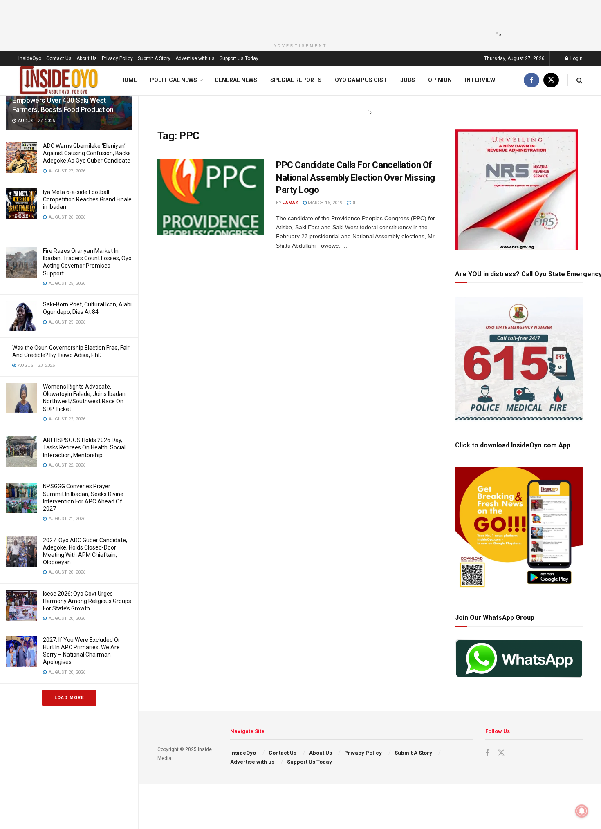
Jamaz (290, 203)
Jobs (407, 80)
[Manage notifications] (581, 811)
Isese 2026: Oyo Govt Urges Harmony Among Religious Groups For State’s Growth (87, 601)
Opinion (440, 80)
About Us (86, 58)
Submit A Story (154, 58)
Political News (173, 80)
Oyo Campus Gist (361, 80)
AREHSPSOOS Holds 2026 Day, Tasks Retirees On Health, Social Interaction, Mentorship (84, 447)
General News (236, 80)
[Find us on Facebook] (531, 80)
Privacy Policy (117, 58)
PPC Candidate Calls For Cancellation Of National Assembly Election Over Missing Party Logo (355, 177)
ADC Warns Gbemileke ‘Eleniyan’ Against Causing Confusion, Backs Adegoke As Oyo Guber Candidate (87, 153)
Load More (69, 697)
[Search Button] (579, 80)
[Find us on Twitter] (551, 80)
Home (128, 80)
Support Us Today (239, 58)
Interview (480, 80)
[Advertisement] (298, 18)
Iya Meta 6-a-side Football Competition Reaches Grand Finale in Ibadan (87, 199)
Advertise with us (195, 58)
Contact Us (59, 58)
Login (576, 58)
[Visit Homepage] (58, 80)
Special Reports (296, 80)
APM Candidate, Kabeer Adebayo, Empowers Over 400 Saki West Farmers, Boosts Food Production (62, 100)
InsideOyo (29, 58)
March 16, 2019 (324, 203)
